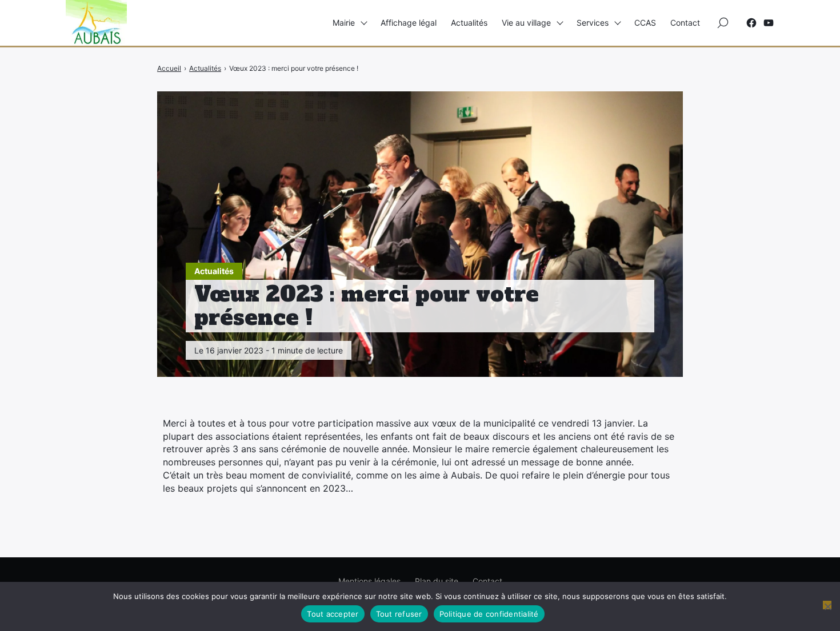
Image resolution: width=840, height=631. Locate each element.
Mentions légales (369, 581)
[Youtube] (768, 23)
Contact (685, 22)
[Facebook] (751, 23)
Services (593, 22)
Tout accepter (332, 613)
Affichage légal (409, 22)
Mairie (344, 22)
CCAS (645, 22)
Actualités (469, 22)
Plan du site (436, 581)
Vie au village (526, 22)
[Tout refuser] (827, 605)
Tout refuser (399, 613)
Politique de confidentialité (489, 613)
